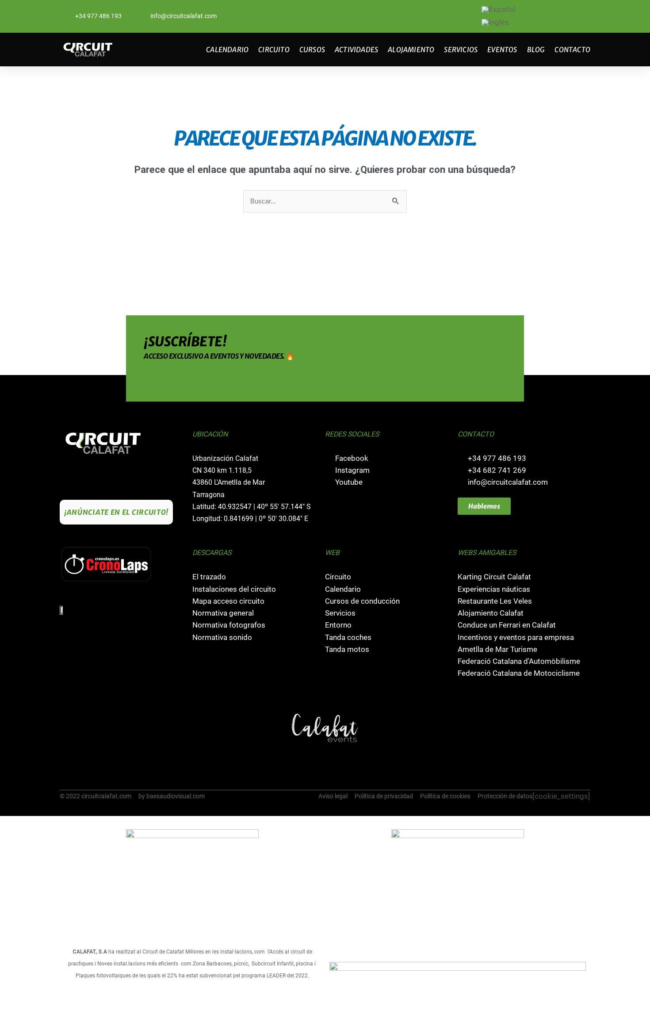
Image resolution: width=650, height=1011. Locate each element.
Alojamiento (411, 49)
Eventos (502, 49)
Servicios (461, 49)
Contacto (572, 49)
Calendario (227, 49)
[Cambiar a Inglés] (495, 23)
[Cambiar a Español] (498, 10)
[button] (67, 728)
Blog (536, 49)
